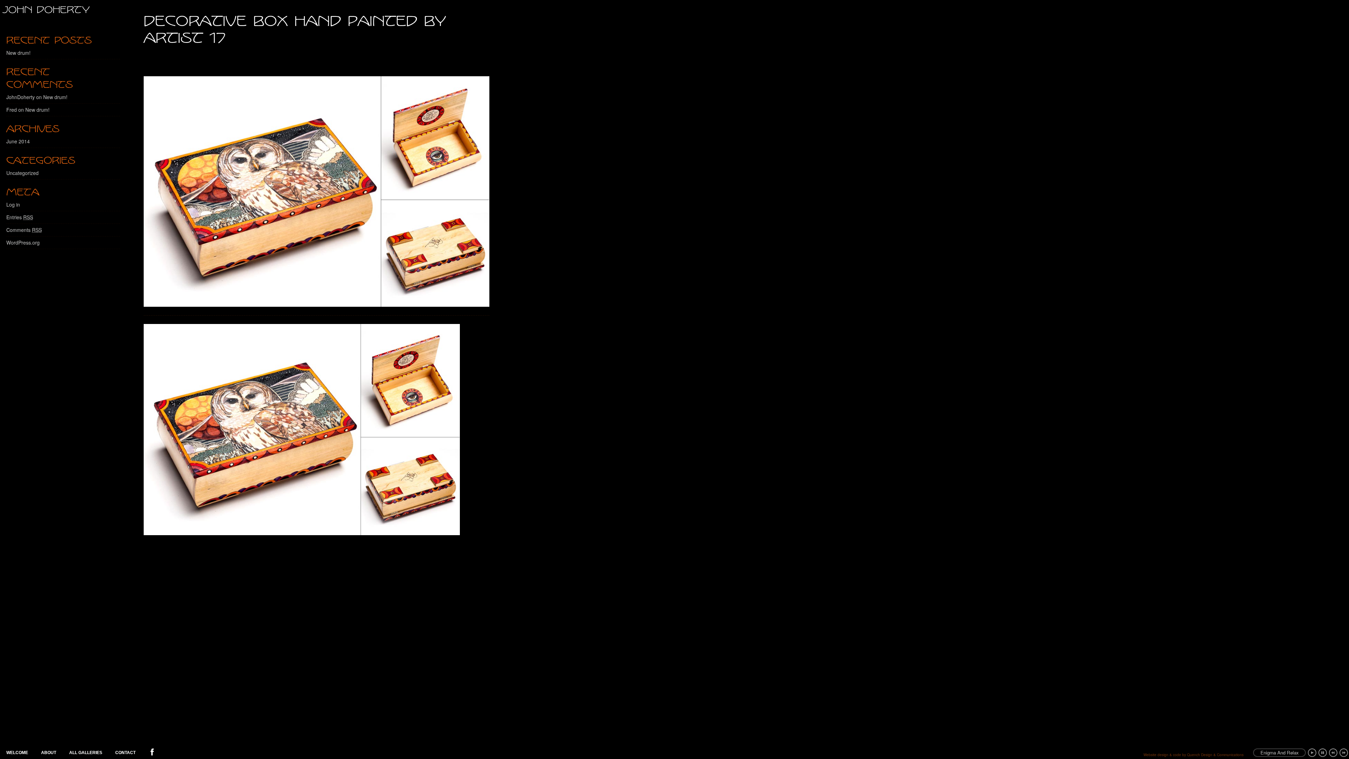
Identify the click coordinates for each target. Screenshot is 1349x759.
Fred (11, 109)
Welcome (17, 752)
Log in (13, 204)
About (48, 752)
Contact (125, 752)
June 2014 (18, 141)
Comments (24, 229)
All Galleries (85, 752)
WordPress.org (23, 242)
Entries (19, 217)
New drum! (18, 52)
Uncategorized (22, 172)
